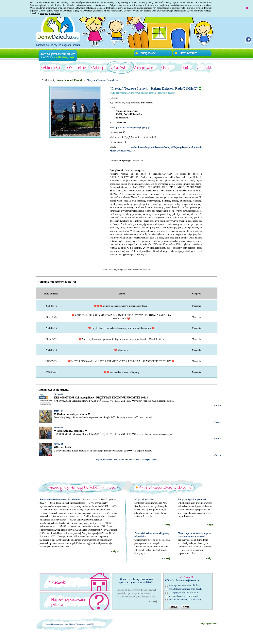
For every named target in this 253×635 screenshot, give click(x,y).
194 (119, 459)
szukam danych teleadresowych (183, 596)
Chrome (191, 8)
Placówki (78, 80)
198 (133, 459)
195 (122, 459)
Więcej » (217, 405)
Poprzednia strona (104, 459)
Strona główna (63, 80)
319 (141, 459)
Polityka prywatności (50, 13)
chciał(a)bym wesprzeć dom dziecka (185, 589)
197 (130, 459)
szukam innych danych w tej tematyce (186, 599)
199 (137, 459)
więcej (115, 551)
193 (115, 459)
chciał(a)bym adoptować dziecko (184, 592)
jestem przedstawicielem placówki (184, 585)
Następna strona (150, 459)
